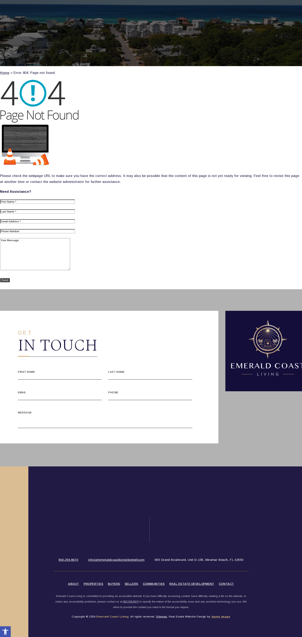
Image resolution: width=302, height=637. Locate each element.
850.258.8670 (68, 559)
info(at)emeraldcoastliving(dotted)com (116, 559)
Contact (226, 583)
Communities (154, 583)
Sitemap (161, 616)
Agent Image (220, 616)
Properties (93, 583)
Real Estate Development (191, 583)
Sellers (131, 583)
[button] (5, 631)
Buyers (114, 583)
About (73, 583)
